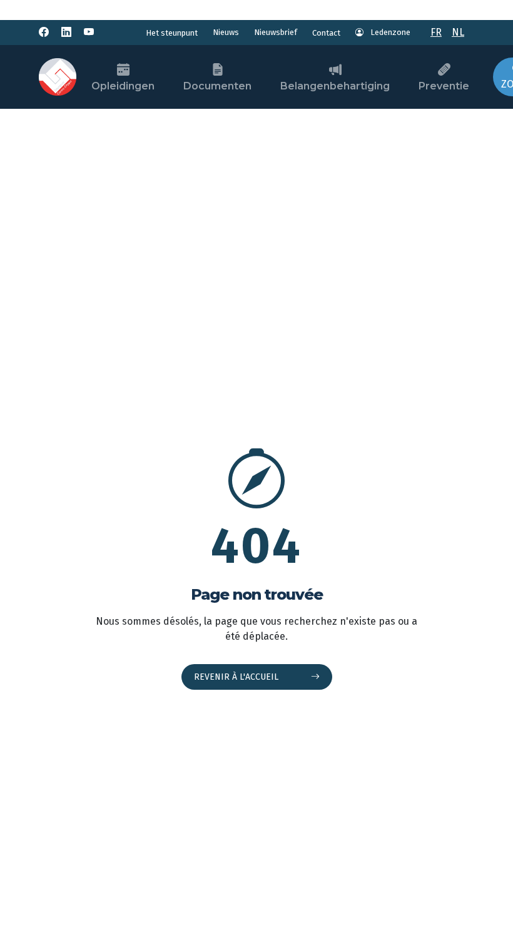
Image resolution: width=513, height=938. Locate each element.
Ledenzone (389, 32)
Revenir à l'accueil (237, 677)
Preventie (444, 86)
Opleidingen (123, 86)
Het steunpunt (172, 33)
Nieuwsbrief (275, 32)
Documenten (217, 86)
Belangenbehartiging (335, 86)
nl (458, 32)
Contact (326, 33)
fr (436, 32)
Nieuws (226, 32)
